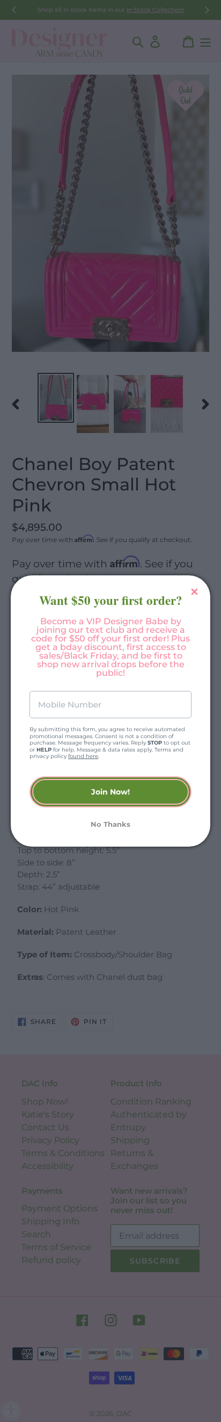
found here (83, 756)
